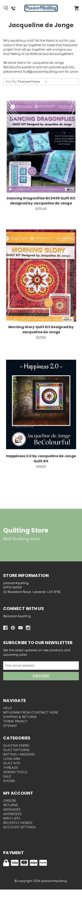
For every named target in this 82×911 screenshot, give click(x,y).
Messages (11, 809)
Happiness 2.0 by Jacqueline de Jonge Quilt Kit (41, 458)
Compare (46, 142)
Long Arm (11, 758)
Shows (9, 781)
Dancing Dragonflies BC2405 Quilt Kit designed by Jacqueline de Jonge (41, 201)
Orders (9, 800)
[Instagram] (28, 628)
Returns (10, 805)
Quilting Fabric (16, 745)
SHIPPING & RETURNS (20, 717)
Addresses (12, 814)
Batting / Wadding (19, 754)
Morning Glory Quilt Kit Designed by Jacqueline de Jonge (41, 329)
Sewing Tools (15, 772)
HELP (7, 708)
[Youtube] (20, 628)
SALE (7, 776)
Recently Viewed (17, 822)
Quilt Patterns (16, 750)
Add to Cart (43, 153)
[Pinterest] (13, 628)
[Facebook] (5, 628)
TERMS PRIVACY (15, 721)
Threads (10, 767)
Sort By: (11, 81)
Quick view (36, 142)
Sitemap (10, 725)
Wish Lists (11, 818)
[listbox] (33, 82)
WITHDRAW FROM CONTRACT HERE (30, 712)
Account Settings (19, 827)
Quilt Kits (11, 763)
